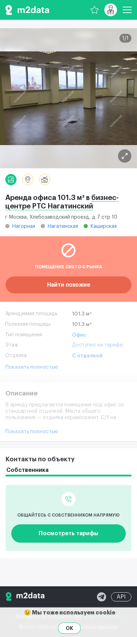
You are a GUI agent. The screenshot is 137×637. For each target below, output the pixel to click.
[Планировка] (124, 156)
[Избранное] (94, 10)
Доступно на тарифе (97, 345)
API (121, 597)
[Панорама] (44, 179)
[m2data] (27, 10)
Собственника (27, 470)
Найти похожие (68, 285)
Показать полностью (31, 367)
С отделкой (87, 355)
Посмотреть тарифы (68, 533)
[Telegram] (101, 596)
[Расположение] (27, 179)
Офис (79, 334)
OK (69, 628)
